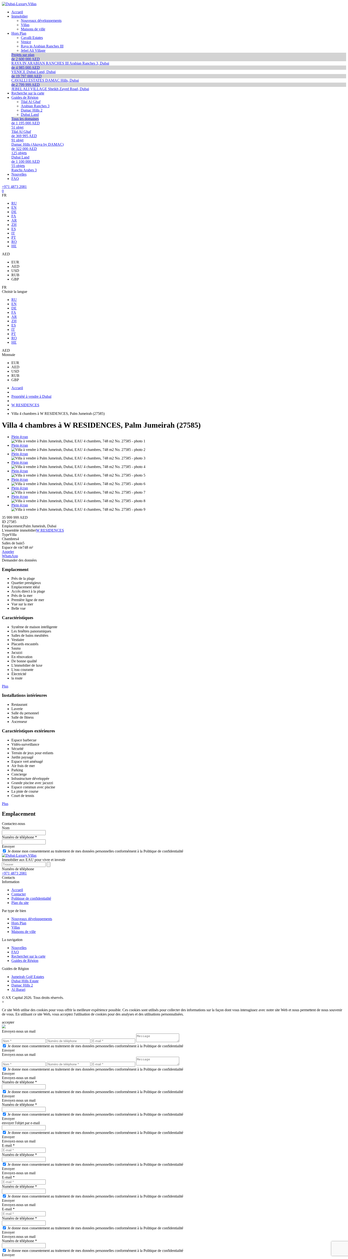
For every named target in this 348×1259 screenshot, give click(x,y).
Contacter (18, 894)
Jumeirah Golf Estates (27, 977)
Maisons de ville (23, 932)
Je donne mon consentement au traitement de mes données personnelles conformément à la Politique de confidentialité (95, 851)
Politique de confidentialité (31, 898)
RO (14, 242)
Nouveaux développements (31, 919)
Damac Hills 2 (22, 985)
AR (14, 220)
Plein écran (19, 437)
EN (14, 208)
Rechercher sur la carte (28, 956)
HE (14, 246)
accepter (8, 1022)
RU (14, 203)
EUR (15, 262)
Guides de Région (24, 961)
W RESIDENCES (50, 530)
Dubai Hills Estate (25, 981)
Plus (5, 686)
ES (13, 229)
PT (13, 237)
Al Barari (18, 990)
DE (14, 212)
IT (13, 233)
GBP (15, 279)
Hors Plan (18, 923)
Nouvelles (19, 948)
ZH (14, 225)
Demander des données (19, 560)
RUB (15, 275)
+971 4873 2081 (14, 187)
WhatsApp (10, 556)
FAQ (15, 952)
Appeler (8, 552)
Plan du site (20, 903)
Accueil (17, 890)
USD (15, 271)
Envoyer (8, 846)
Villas (15, 927)
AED (15, 266)
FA (13, 216)
